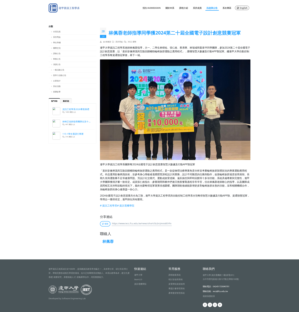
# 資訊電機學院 (125, 205)
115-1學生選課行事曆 (72, 133)
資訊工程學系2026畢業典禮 (75, 109)
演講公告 (57, 64)
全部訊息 (57, 31)
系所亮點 (57, 37)
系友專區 (227, 7)
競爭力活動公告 (59, 75)
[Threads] (215, 305)
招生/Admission (152, 7)
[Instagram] (210, 305)
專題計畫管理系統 (176, 288)
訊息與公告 (212, 7)
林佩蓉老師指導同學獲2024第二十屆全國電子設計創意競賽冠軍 (175, 33)
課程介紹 (183, 7)
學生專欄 (57, 42)
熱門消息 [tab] (54, 101)
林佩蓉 (108, 241)
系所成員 (197, 7)
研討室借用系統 (175, 279)
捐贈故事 (57, 91)
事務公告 (57, 59)
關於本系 (170, 7)
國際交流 (57, 48)
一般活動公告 (58, 70)
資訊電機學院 (140, 284)
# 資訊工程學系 (108, 205)
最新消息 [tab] (66, 101)
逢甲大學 (138, 274)
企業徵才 (57, 80)
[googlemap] (220, 305)
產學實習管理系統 (176, 293)
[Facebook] (205, 305)
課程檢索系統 (174, 274)
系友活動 (57, 86)
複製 (106, 223)
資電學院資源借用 (176, 284)
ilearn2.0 (138, 279)
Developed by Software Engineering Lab (67, 298)
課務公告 (57, 53)
